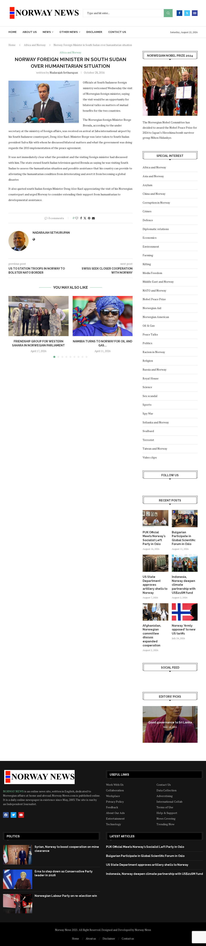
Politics (147, 343)
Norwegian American (156, 317)
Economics (150, 238)
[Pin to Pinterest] (89, 218)
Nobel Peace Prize (154, 299)
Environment (151, 246)
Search (168, 13)
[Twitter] (187, 13)
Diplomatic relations (156, 229)
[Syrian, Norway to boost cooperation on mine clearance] (17, 854)
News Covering (166, 818)
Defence (148, 220)
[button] (13, 326)
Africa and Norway (35, 45)
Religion (148, 361)
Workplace (113, 796)
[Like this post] (76, 218)
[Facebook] (179, 13)
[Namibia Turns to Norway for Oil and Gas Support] (103, 316)
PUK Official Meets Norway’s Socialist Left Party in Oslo (154, 538)
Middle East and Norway (158, 281)
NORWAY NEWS (13, 791)
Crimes (147, 211)
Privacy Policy (115, 801)
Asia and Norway (153, 176)
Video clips (150, 457)
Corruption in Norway (156, 202)
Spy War (148, 413)
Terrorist (148, 440)
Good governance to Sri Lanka (170, 722)
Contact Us (164, 784)
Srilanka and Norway (156, 422)
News (47, 31)
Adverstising (165, 796)
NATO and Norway (154, 290)
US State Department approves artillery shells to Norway (155, 584)
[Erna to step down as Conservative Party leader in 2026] (17, 879)
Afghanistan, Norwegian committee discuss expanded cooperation (152, 635)
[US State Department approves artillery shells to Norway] (155, 563)
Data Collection (166, 790)
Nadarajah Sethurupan (64, 72)
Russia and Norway (154, 369)
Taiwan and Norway (155, 448)
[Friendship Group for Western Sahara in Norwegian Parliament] (38, 316)
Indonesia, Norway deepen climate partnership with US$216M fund (184, 584)
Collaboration (115, 790)
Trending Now (165, 824)
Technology (113, 824)
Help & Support (167, 813)
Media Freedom (152, 273)
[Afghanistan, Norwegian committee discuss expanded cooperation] (155, 612)
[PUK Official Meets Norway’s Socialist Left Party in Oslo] (155, 518)
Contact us (117, 31)
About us (30, 31)
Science (147, 387)
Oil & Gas (149, 325)
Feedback (112, 807)
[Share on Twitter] (84, 218)
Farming (148, 255)
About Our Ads (115, 813)
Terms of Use (165, 807)
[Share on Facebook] (81, 218)
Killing (147, 264)
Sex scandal (150, 396)
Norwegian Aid (152, 308)
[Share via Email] (93, 218)
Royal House (151, 378)
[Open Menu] (195, 13)
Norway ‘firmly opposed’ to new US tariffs (184, 629)
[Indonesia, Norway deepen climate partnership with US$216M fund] (185, 563)
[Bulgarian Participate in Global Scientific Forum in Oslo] (185, 518)
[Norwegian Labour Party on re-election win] (17, 903)
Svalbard (148, 431)
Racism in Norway (154, 352)
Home (12, 31)
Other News (68, 31)
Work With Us (115, 784)
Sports (147, 404)
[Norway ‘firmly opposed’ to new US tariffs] (185, 612)
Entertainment (115, 818)
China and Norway (154, 194)
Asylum (147, 185)
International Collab (169, 801)
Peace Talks (150, 334)
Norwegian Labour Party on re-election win (66, 895)
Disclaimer (94, 31)
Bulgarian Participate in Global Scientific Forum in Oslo (183, 538)
